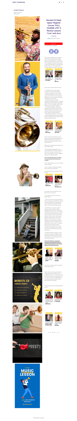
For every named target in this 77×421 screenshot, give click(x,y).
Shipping (49, 38)
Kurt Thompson (19, 2)
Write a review (16, 13)
